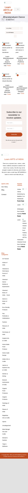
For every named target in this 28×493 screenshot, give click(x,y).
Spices (4, 421)
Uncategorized (6, 425)
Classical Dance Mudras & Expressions (5, 283)
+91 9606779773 (10, 19)
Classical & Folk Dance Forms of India (5, 272)
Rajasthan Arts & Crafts (6, 416)
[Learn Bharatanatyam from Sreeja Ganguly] (21, 74)
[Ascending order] (21, 28)
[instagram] (15, 178)
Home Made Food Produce (5, 347)
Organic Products (4, 398)
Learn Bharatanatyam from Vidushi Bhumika (8, 88)
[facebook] (10, 178)
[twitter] (12, 178)
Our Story (4, 187)
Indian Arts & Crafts (6, 360)
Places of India (5, 410)
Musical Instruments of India (5, 382)
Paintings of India (5, 404)
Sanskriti (24, 454)
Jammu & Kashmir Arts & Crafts (6, 368)
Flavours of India (5, 327)
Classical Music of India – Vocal (6, 293)
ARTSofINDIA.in (21, 456)
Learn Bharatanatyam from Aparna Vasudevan (8, 60)
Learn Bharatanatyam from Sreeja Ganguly (22, 88)
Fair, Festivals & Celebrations (6, 316)
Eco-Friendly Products (6, 308)
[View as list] (15, 36)
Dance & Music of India (4, 301)
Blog (2, 190)
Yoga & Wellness (5, 445)
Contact (3, 194)
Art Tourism (5, 258)
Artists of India (4, 264)
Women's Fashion (5, 439)
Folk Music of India (6, 333)
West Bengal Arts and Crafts (6, 432)
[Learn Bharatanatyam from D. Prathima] (21, 43)
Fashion (4, 322)
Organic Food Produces (5, 391)
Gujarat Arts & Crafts (5, 339)
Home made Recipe (5, 354)
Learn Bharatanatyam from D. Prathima (22, 59)
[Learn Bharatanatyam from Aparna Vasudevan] (7, 43)
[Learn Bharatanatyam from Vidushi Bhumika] (7, 74)
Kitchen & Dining (5, 375)
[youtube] (17, 178)
